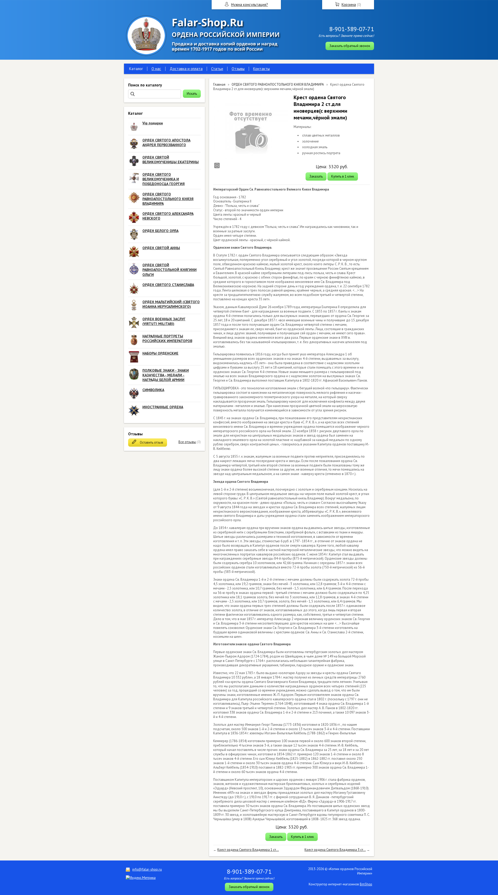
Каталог (136, 68)
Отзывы (238, 68)
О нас (156, 68)
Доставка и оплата (186, 68)
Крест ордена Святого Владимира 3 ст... (335, 849)
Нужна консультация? (249, 4)
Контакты (261, 68)
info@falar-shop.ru (147, 869)
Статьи (217, 68)
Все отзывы (187, 442)
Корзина (349, 4)
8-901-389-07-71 (351, 29)
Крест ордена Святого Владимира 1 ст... (248, 849)
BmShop (366, 884)
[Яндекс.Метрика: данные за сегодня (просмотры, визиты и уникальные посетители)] (141, 877)
